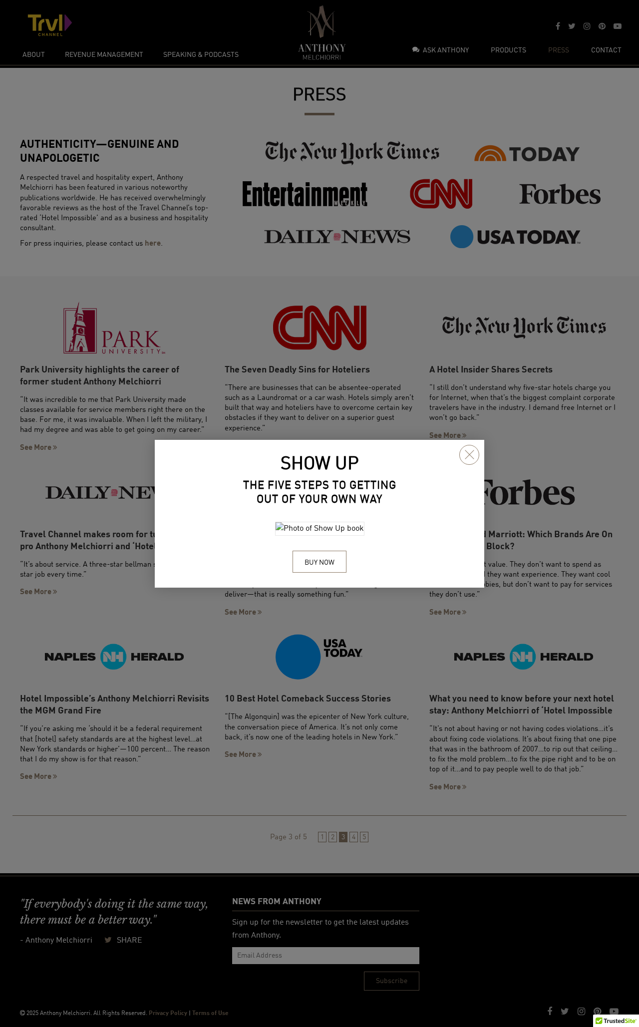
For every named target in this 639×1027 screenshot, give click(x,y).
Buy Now (319, 562)
